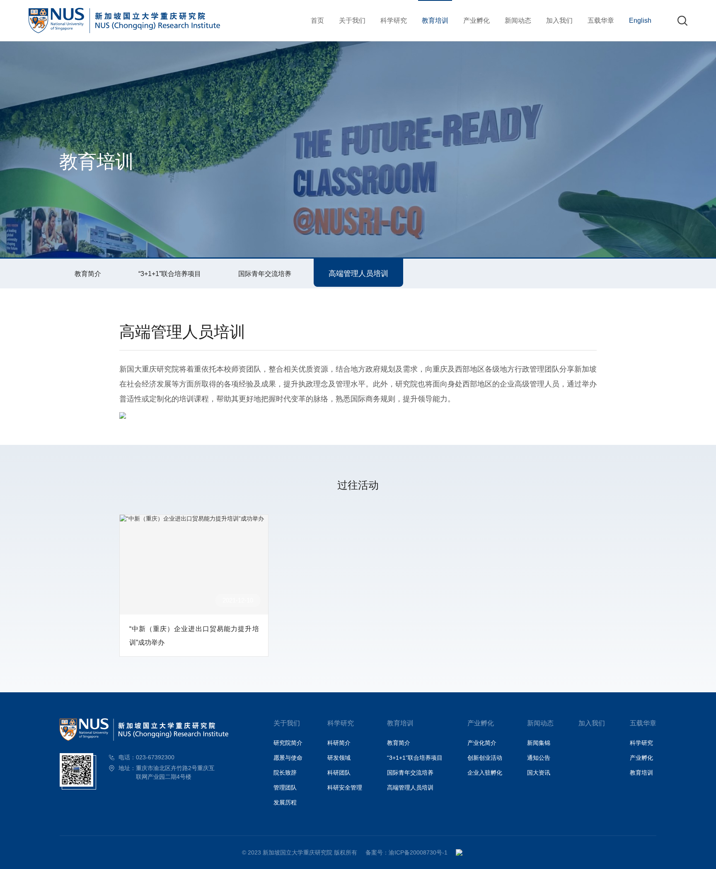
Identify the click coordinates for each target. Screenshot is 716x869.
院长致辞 (285, 772)
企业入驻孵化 (484, 772)
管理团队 (285, 787)
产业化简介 (481, 742)
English (640, 20)
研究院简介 (287, 742)
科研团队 (339, 772)
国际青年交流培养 (264, 273)
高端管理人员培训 (358, 273)
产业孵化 (476, 20)
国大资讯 (538, 772)
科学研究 (393, 20)
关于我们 (352, 20)
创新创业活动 (484, 757)
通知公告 (538, 757)
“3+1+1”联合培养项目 (169, 273)
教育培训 (435, 20)
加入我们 (559, 20)
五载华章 (601, 20)
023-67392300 (155, 757)
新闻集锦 (538, 742)
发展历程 (285, 802)
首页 (317, 20)
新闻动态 (518, 20)
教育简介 (88, 273)
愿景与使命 (287, 757)
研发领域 (339, 757)
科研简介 (339, 742)
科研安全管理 (344, 787)
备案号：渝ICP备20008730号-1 (406, 852)
